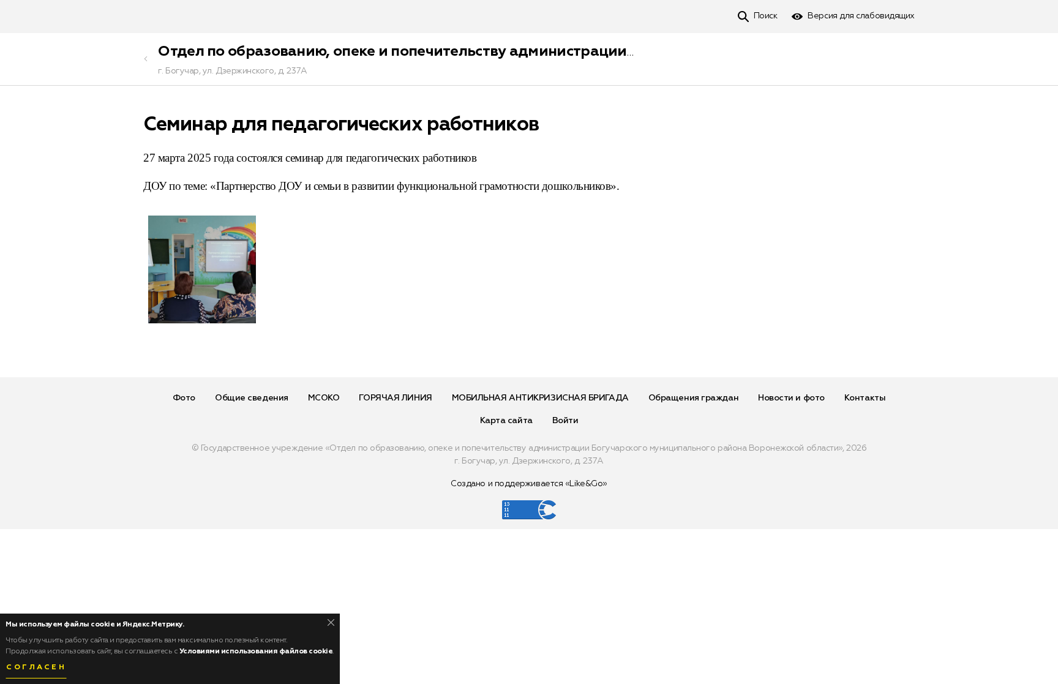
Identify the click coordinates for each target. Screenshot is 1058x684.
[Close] (331, 622)
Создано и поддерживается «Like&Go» (529, 483)
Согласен (36, 667)
